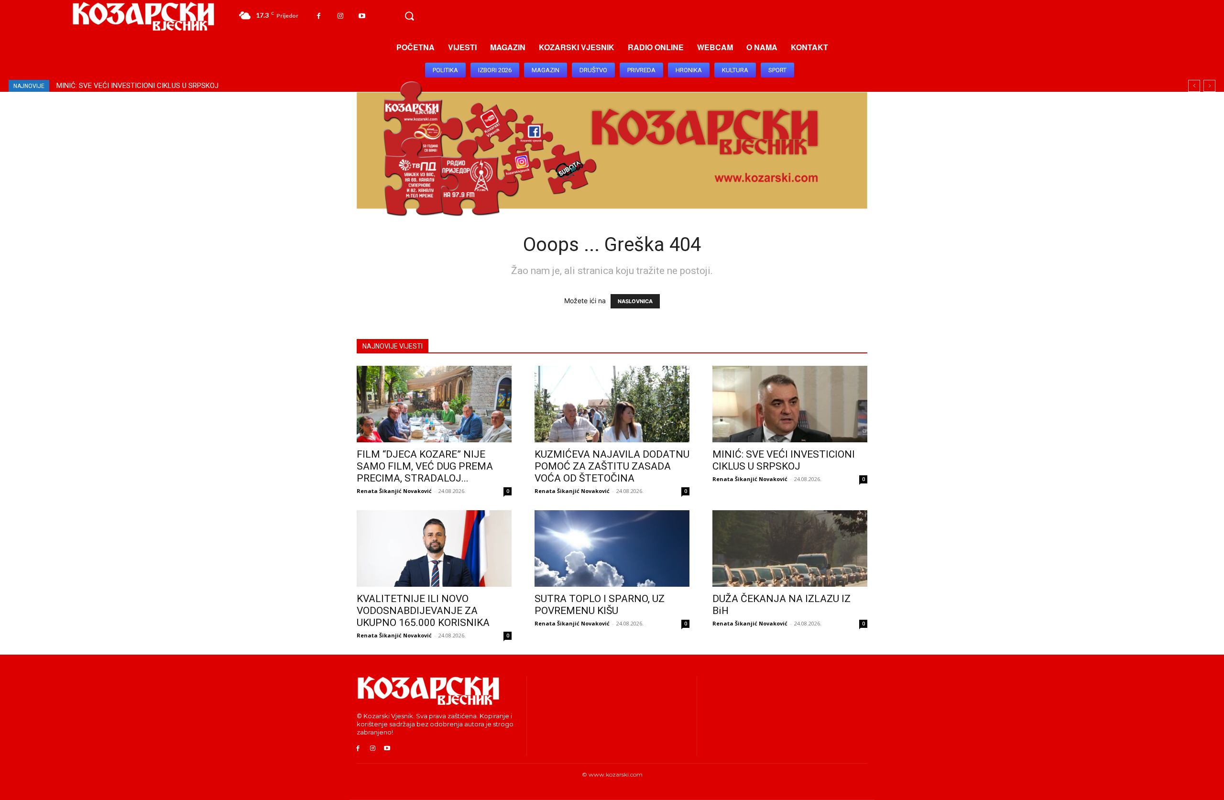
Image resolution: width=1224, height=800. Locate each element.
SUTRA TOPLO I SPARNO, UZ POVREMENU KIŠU (600, 604)
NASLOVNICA (635, 301)
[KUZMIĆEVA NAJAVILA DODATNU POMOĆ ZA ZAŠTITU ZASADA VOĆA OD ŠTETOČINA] (612, 404)
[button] (409, 16)
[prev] (1194, 86)
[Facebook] (318, 16)
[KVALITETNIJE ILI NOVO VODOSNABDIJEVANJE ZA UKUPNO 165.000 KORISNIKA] (434, 548)
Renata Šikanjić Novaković (394, 490)
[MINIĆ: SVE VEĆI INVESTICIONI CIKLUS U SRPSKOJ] (789, 404)
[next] (1209, 86)
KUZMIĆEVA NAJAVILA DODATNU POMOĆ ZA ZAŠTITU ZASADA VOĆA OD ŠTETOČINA (612, 466)
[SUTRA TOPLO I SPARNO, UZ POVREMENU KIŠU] (612, 548)
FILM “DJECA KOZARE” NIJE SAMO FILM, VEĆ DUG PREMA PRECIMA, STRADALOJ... (425, 466)
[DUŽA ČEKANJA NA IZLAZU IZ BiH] (789, 548)
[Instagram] (340, 16)
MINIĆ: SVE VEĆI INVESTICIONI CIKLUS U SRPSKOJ (783, 460)
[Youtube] (361, 16)
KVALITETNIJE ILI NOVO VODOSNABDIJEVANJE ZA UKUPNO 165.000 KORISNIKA (187, 85)
